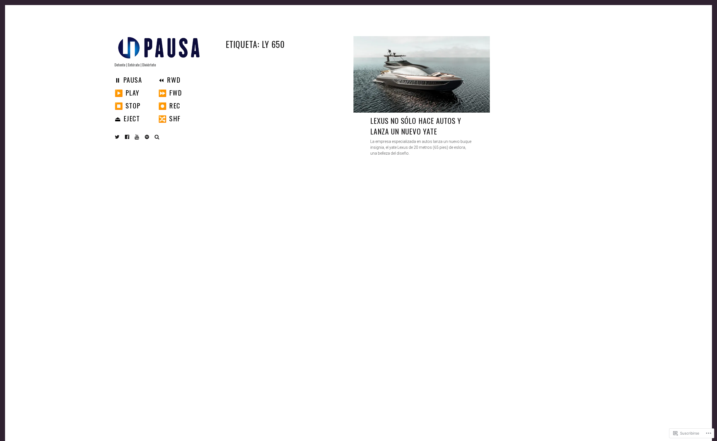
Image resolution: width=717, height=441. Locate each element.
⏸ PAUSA (128, 80)
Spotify (151, 137)
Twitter (117, 137)
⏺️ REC (169, 105)
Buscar (157, 137)
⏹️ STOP (128, 105)
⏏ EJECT (127, 118)
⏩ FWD (170, 92)
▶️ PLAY (127, 92)
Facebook (131, 137)
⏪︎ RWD (169, 80)
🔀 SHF (169, 118)
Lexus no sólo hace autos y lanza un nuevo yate (415, 126)
